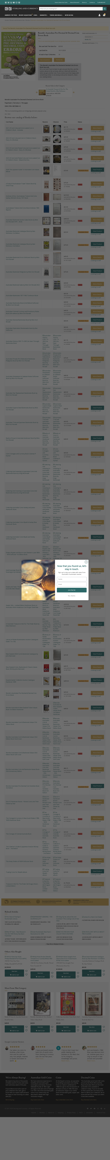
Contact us (92, 2)
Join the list (71, 590)
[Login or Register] (99, 15)
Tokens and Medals (56, 15)
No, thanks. (71, 596)
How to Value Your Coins (61, 2)
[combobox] (73, 8)
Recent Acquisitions (25, 15)
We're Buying (69, 15)
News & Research (74, 2)
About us (84, 2)
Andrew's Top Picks (11, 15)
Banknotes (43, 15)
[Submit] (105, 8)
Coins (35, 15)
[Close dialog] (86, 561)
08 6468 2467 (101, 2)
